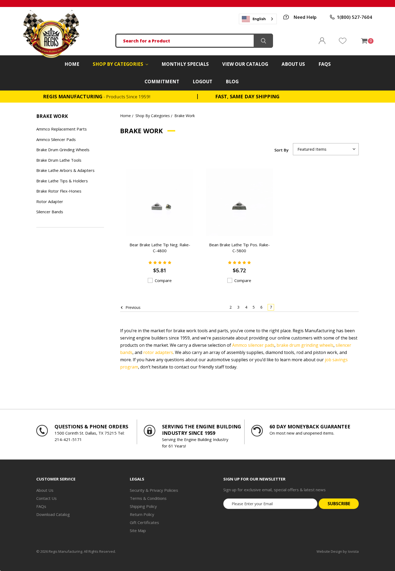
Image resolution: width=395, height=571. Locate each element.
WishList (342, 41)
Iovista (353, 551)
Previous (132, 307)
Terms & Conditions (148, 498)
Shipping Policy (143, 506)
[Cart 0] (364, 40)
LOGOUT (202, 81)
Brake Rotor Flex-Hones (58, 191)
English (259, 18)
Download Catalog (53, 514)
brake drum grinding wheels (304, 345)
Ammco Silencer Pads (56, 139)
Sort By (281, 150)
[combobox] (258, 19)
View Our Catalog (245, 64)
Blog (232, 81)
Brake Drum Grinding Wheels (62, 149)
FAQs (324, 64)
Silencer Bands (49, 211)
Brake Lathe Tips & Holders (62, 180)
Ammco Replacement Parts (61, 129)
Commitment (162, 81)
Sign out (322, 40)
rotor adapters (158, 352)
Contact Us (46, 498)
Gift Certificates (144, 522)
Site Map (138, 530)
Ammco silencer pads (253, 345)
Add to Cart (153, 224)
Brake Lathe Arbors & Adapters (65, 170)
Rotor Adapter (49, 201)
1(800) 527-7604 (354, 17)
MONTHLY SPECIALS (185, 64)
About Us (293, 64)
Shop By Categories (118, 64)
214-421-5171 (68, 439)
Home (71, 64)
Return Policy (142, 514)
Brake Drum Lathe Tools (58, 160)
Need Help (305, 17)
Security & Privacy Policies (154, 490)
